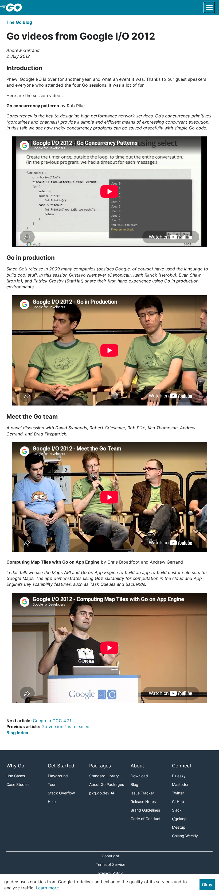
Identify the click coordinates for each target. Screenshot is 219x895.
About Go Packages (106, 784)
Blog (134, 784)
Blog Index (17, 732)
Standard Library (104, 776)
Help (52, 801)
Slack (177, 810)
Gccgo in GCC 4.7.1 (52, 720)
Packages (100, 765)
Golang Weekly (185, 835)
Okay (207, 884)
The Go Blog (19, 22)
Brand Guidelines (145, 810)
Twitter (178, 793)
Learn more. (48, 887)
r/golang (179, 818)
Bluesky (179, 776)
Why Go (15, 765)
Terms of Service (110, 864)
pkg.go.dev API (102, 793)
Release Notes (143, 801)
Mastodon (180, 784)
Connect (181, 765)
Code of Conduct (146, 818)
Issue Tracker (142, 793)
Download (139, 776)
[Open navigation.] (209, 7)
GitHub (178, 801)
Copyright (110, 856)
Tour (52, 784)
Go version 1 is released (65, 726)
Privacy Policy (110, 873)
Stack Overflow (61, 793)
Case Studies (17, 784)
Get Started (61, 765)
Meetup (178, 827)
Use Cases (15, 776)
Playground (58, 776)
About (137, 765)
